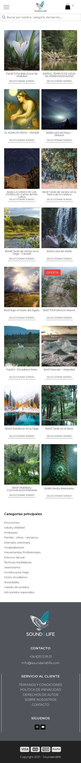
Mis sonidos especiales (19, 592)
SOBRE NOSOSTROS (41, 699)
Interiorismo (12, 567)
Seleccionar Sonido (21, 81)
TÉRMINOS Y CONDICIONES (40, 685)
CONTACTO (40, 705)
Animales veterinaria (17, 542)
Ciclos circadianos (15, 577)
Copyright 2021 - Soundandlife (40, 757)
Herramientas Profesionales (22, 552)
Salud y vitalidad (14, 527)
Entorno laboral (14, 557)
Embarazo (11, 532)
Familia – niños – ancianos (21, 537)
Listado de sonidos (16, 587)
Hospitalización (14, 547)
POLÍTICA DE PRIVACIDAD (40, 690)
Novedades (11, 582)
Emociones (11, 522)
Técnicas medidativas (17, 562)
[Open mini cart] (68, 7)
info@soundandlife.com (40, 663)
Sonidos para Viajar (16, 572)
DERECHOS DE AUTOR (40, 695)
